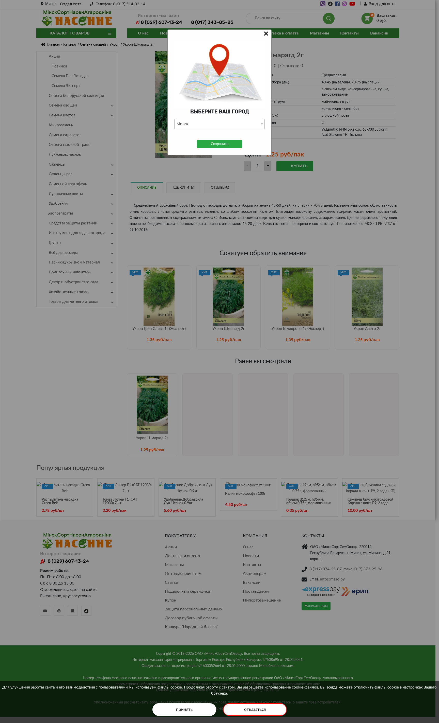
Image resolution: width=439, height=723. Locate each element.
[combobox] (219, 124)
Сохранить (219, 144)
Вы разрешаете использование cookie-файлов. (278, 687)
